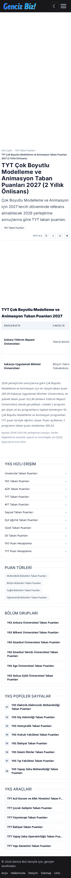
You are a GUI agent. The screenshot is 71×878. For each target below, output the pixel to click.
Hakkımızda (18, 873)
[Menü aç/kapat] (63, 6)
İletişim (33, 873)
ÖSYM (59, 437)
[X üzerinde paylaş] (46, 235)
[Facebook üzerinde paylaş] (53, 235)
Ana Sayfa (7, 150)
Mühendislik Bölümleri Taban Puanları (27, 575)
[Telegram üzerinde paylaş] (66, 235)
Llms (57, 873)
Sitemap (46, 873)
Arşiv (5, 873)
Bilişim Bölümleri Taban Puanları (24, 583)
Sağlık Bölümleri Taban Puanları (23, 590)
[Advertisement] (35, 49)
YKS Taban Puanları (25, 150)
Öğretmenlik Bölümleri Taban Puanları (27, 597)
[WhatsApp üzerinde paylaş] (60, 235)
